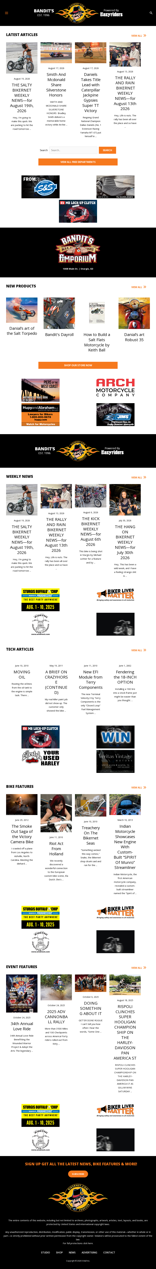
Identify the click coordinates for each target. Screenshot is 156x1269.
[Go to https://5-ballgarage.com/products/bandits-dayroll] (59, 317)
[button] (151, 13)
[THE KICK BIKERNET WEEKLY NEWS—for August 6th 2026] (90, 495)
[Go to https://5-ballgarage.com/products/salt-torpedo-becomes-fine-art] (21, 316)
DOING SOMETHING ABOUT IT (91, 1008)
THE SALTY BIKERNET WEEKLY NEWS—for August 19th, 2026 (22, 97)
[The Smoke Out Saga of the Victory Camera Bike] (21, 804)
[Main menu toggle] (6, 12)
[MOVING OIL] (21, 658)
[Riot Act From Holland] (56, 819)
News (72, 1252)
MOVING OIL (22, 674)
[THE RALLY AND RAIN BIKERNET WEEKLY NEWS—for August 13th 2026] (125, 54)
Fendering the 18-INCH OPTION (125, 677)
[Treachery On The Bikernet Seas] (90, 805)
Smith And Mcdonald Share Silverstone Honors (56, 85)
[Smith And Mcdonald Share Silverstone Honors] (56, 52)
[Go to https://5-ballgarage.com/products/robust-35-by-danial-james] (134, 319)
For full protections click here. (78, 1243)
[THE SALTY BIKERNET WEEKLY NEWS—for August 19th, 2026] (21, 57)
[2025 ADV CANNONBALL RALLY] (56, 987)
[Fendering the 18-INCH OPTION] (125, 658)
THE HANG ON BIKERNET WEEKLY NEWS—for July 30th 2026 (125, 542)
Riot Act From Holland (56, 849)
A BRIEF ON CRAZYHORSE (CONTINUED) (56, 682)
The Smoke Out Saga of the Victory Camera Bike (21, 833)
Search (44, 150)
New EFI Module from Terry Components (91, 679)
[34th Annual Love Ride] (21, 994)
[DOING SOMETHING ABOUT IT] (90, 982)
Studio (45, 1252)
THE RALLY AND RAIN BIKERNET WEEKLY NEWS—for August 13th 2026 (125, 93)
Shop (59, 1252)
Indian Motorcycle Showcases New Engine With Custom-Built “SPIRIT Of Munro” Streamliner (125, 846)
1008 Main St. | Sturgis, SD (78, 268)
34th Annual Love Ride (22, 1026)
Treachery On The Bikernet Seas (91, 835)
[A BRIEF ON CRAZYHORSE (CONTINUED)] (56, 658)
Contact (109, 1252)
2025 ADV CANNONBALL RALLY (56, 1017)
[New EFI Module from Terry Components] (90, 658)
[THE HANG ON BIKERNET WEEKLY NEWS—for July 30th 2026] (125, 499)
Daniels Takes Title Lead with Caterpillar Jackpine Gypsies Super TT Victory (91, 92)
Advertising (89, 1252)
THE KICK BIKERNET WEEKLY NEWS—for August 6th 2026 (90, 531)
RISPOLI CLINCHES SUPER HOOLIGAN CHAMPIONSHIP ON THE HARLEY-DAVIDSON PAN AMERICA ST (125, 1032)
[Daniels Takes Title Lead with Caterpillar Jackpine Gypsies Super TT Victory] (90, 52)
